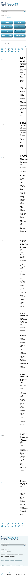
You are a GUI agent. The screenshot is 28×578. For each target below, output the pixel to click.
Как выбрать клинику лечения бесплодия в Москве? (24, 243)
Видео (2, 560)
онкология (22, 487)
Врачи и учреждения (5, 561)
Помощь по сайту (19, 554)
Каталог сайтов (18, 560)
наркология (22, 330)
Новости (7, 560)
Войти (2, 17)
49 (22, 48)
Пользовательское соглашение (8, 556)
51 (5, 49)
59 (8, 51)
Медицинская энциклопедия (7, 565)
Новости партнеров (19, 565)
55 (19, 49)
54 (15, 49)
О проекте (3, 554)
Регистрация (8, 17)
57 (2, 51)
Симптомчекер (14, 561)
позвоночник (23, 385)
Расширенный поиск (5, 9)
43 (2, 48)
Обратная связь (10, 554)
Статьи (7, 43)
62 (18, 51)
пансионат (22, 165)
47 (15, 48)
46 (12, 48)
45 (8, 48)
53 (12, 49)
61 (15, 51)
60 (12, 51)
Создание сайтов (7, 572)
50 (2, 49)
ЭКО (22, 252)
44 (5, 48)
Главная (2, 43)
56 (22, 49)
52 (8, 49)
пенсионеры (23, 167)
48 (18, 48)
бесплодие (22, 250)
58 (5, 51)
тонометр (22, 445)
